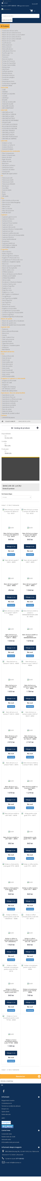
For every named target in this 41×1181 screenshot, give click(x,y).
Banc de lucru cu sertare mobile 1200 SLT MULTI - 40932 (30, 737)
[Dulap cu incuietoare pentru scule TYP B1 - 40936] (30, 972)
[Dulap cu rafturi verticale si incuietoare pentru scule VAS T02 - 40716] (11, 972)
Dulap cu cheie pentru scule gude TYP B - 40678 (11, 889)
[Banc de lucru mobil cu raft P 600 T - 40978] (11, 821)
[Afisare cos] (31, 11)
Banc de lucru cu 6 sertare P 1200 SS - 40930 (11, 737)
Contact (5, 3)
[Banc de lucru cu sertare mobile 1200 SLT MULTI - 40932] (30, 719)
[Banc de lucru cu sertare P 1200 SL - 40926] (11, 669)
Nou (7, 446)
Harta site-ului (6, 1114)
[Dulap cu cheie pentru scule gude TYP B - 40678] (11, 871)
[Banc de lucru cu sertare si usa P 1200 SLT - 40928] (30, 669)
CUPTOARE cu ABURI (8, 247)
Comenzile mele (7, 1134)
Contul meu (6, 1130)
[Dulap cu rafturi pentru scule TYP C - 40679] (30, 871)
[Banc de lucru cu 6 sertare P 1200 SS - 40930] (11, 719)
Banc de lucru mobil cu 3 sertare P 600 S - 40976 (30, 788)
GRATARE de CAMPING (9, 139)
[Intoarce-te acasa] (2, 421)
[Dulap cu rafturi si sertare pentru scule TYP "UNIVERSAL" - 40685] (11, 922)
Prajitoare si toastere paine (11, 345)
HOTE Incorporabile (8, 376)
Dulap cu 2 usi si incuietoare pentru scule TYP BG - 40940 (11, 1041)
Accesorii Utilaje (7, 85)
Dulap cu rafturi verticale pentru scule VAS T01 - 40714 (30, 940)
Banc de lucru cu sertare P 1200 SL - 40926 (11, 687)
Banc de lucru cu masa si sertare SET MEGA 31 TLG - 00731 (11, 535)
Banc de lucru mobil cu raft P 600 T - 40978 (11, 838)
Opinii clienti (5, 1112)
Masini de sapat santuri (9, 173)
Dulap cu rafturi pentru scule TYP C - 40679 (30, 888)
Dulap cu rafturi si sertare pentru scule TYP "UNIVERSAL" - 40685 (11, 941)
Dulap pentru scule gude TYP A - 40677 (30, 838)
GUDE (8, 453)
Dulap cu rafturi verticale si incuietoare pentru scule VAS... (11, 990)
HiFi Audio (5, 196)
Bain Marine (6, 349)
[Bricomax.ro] (13, 10)
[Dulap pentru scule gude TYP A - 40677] (30, 821)
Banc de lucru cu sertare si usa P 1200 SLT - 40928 (30, 687)
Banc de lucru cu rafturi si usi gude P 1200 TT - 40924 (11, 636)
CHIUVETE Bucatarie (8, 417)
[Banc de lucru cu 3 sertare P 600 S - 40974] (11, 770)
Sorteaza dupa (7, 494)
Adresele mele (6, 1139)
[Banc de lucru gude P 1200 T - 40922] (30, 567)
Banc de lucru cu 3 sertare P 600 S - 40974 (11, 787)
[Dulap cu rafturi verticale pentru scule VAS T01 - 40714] (30, 922)
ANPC (3, 1118)
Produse (6, 26)
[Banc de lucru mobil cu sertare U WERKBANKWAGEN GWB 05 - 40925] (30, 618)
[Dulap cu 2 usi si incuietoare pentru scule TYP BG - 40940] (11, 1023)
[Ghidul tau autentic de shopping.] (6, 1122)
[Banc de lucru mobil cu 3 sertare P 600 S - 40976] (30, 770)
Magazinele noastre (23, 6)
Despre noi (5, 1109)
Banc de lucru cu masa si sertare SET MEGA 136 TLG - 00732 (29, 535)
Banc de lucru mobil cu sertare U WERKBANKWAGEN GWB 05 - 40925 (30, 637)
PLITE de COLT (6, 213)
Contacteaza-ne (7, 1103)
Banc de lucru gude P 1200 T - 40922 (30, 584)
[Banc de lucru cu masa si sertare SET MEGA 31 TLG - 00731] (11, 517)
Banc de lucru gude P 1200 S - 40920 (11, 584)
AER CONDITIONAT (8, 108)
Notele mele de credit (8, 1137)
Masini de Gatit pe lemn (9, 391)
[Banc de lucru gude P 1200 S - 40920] (11, 567)
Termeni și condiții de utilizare (11, 1106)
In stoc (8, 438)
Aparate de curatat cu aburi (11, 413)
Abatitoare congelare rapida (11, 262)
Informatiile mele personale (10, 1142)
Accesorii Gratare (7, 149)
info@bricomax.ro (15, 1162)
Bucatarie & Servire (7, 352)
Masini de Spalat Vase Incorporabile (13, 325)
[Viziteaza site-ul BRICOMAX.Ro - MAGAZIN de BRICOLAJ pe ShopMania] (7, 1126)
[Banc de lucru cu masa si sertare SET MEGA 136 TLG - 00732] (30, 517)
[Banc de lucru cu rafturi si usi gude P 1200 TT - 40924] (11, 618)
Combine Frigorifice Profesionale (12, 316)
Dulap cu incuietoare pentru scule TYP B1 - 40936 (30, 990)
